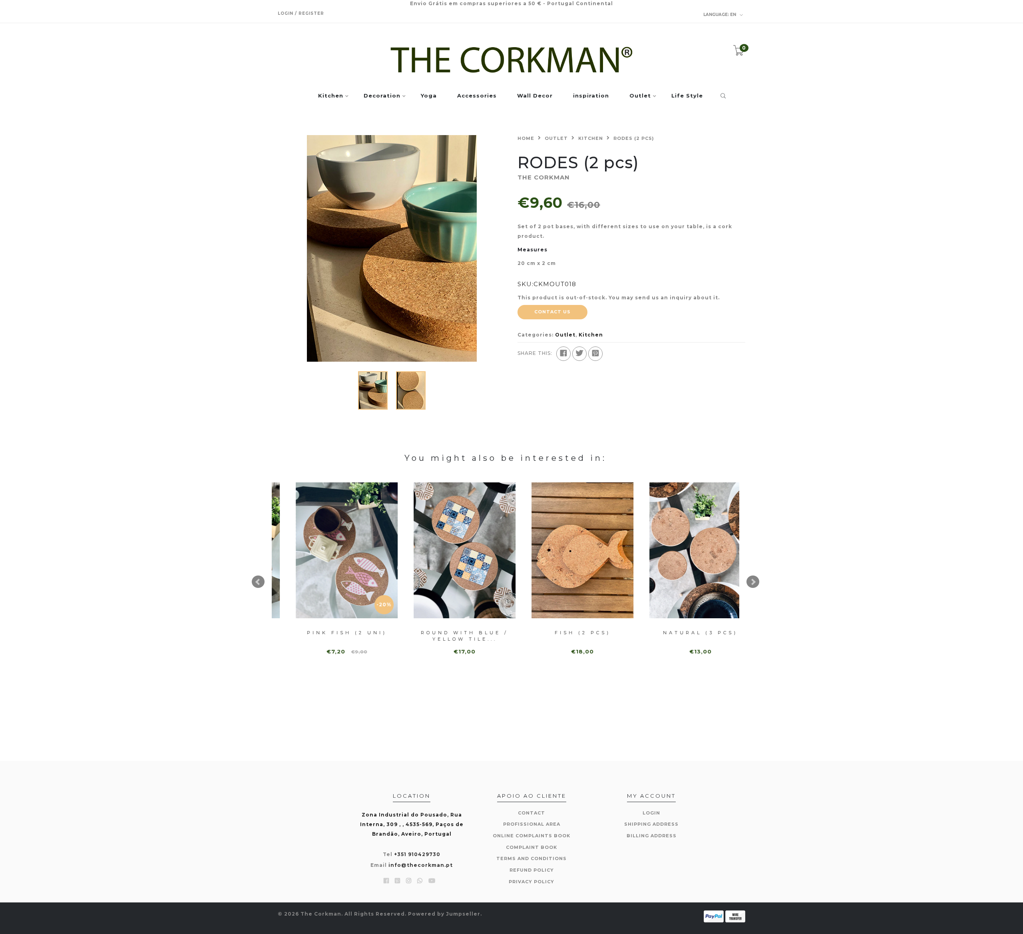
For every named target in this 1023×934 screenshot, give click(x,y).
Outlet (640, 96)
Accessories (477, 96)
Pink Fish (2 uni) (331, 632)
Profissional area (531, 824)
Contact (531, 813)
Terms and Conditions (531, 858)
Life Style (687, 96)
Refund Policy (532, 870)
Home (525, 138)
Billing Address (652, 835)
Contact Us (552, 312)
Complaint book (531, 847)
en (720, 14)
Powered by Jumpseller (444, 914)
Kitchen (330, 96)
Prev (258, 582)
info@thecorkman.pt (420, 865)
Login (651, 813)
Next (752, 582)
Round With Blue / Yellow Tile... (448, 635)
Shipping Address (651, 824)
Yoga (429, 96)
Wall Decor (535, 96)
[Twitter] (579, 354)
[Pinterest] (595, 354)
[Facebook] (563, 354)
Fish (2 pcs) (567, 632)
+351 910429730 (417, 854)
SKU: (525, 284)
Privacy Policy (531, 881)
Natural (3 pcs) (684, 632)
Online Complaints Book (531, 835)
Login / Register (301, 13)
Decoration (382, 96)
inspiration (591, 96)
